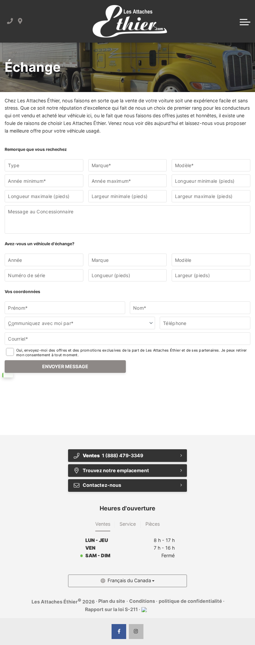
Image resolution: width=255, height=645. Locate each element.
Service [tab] (128, 524)
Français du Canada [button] (129, 580)
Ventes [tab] (102, 524)
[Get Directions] (20, 21)
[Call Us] (10, 21)
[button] (245, 21)
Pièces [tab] (152, 524)
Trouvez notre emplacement (116, 470)
